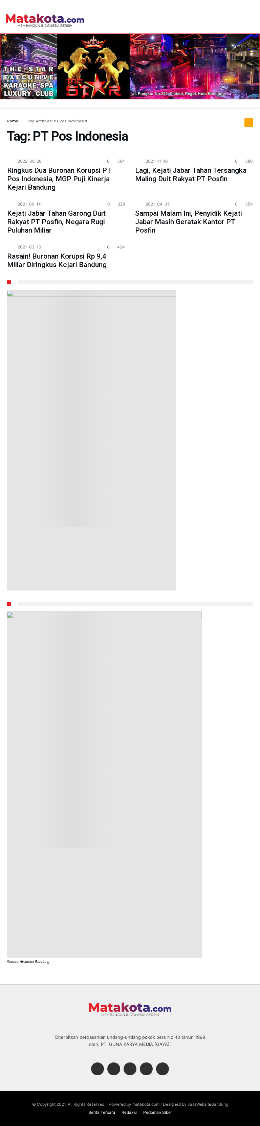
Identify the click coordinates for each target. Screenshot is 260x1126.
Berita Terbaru (101, 1112)
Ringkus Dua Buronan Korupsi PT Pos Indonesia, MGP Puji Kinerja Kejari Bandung (59, 178)
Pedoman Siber (157, 1112)
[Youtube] (162, 1069)
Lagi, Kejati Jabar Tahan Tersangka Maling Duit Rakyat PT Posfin (190, 174)
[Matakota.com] (45, 13)
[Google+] (130, 1069)
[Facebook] (97, 1069)
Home (12, 121)
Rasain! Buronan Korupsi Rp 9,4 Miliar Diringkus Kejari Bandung (57, 260)
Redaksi (129, 1112)
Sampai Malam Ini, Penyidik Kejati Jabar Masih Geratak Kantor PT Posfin (188, 221)
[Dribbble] (146, 1069)
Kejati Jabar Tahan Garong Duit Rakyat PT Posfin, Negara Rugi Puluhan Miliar (56, 221)
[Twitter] (113, 1069)
